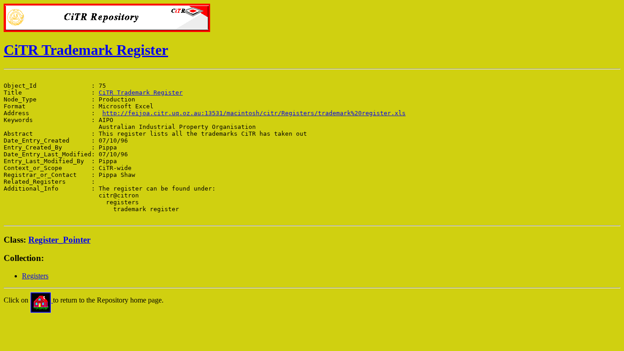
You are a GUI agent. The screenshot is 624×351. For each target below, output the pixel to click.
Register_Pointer (59, 240)
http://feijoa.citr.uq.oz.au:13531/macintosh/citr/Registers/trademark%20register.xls (254, 113)
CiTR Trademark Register (86, 50)
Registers (35, 276)
